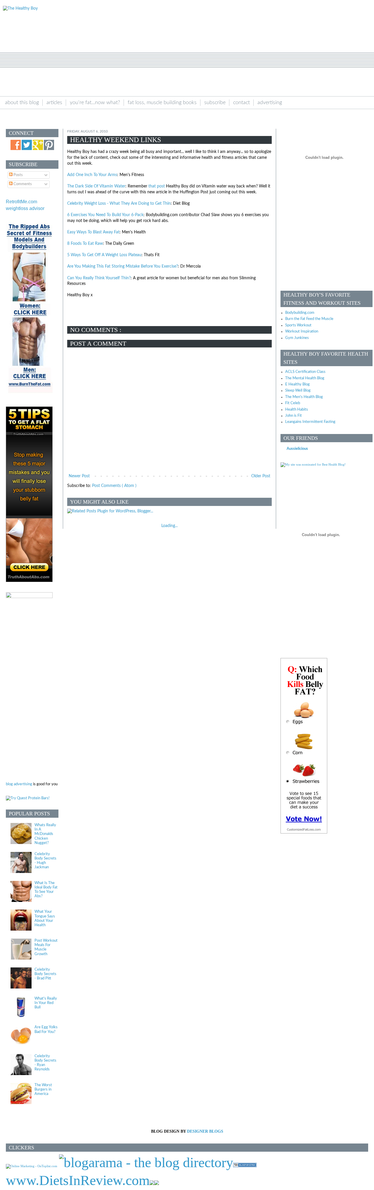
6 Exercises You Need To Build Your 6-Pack (105, 215)
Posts (18, 175)
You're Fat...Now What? (95, 102)
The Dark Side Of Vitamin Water (96, 186)
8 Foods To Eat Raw (85, 244)
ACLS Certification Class (305, 371)
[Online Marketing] (31, 1166)
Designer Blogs (205, 1131)
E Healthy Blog (297, 384)
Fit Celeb (292, 403)
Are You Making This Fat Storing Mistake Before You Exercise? (122, 266)
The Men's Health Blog (304, 397)
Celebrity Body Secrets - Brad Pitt (45, 974)
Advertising (269, 102)
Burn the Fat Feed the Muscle (309, 319)
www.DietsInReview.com (78, 1180)
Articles (54, 102)
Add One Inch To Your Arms (92, 175)
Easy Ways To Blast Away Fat (93, 232)
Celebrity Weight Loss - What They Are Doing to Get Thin (119, 204)
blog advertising (19, 784)
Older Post (260, 476)
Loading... (169, 526)
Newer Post (79, 476)
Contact (241, 102)
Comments (22, 184)
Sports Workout (298, 325)
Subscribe (215, 102)
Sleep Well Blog (298, 390)
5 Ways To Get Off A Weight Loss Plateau (104, 255)
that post (156, 186)
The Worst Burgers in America (43, 1089)
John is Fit (293, 415)
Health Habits (296, 409)
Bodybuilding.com (299, 312)
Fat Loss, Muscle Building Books (162, 102)
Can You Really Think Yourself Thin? (99, 278)
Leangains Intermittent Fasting (310, 421)
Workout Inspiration (301, 331)
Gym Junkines (297, 338)
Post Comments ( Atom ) (114, 486)
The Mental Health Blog (304, 378)
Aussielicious (297, 448)
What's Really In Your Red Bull (45, 1003)
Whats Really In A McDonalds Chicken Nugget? (45, 833)
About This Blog (22, 102)
